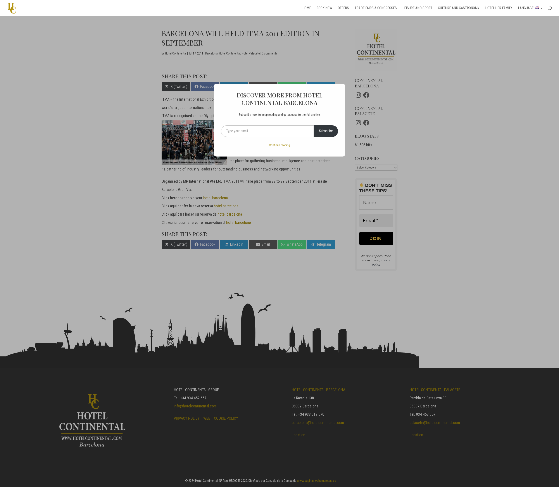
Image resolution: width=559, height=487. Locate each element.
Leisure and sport (417, 8)
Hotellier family (498, 8)
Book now (324, 8)
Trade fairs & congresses (376, 8)
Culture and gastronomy (459, 8)
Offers (343, 8)
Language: (526, 8)
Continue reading (279, 145)
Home (306, 8)
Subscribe (326, 131)
